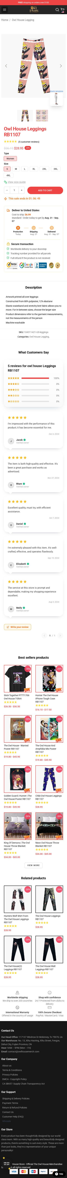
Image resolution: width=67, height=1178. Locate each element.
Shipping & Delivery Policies (15, 1098)
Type (6, 153)
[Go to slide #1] (25, 115)
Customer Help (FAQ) (13, 1116)
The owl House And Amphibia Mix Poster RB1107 (45, 748)
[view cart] (62, 10)
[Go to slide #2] (42, 115)
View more (33, 865)
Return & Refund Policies (14, 1107)
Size (6, 163)
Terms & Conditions (12, 1070)
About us (6, 1065)
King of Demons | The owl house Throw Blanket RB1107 (17, 846)
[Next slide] (60, 65)
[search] (57, 10)
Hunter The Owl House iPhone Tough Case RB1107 (46, 698)
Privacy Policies (10, 1074)
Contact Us (7, 1112)
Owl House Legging (23, 19)
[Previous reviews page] (44, 635)
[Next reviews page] (60, 635)
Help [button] (61, 1174)
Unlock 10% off (6, 1163)
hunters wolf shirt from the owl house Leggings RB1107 (16, 919)
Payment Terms (10, 1103)
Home (4, 19)
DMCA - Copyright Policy (14, 1079)
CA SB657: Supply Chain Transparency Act (23, 1083)
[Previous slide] (6, 65)
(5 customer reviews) (28, 141)
